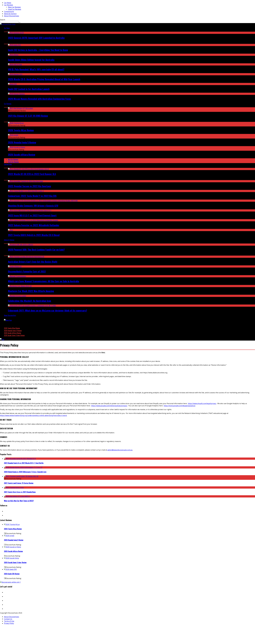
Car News (7, 3)
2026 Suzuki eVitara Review (21, 154)
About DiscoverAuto (11, 16)
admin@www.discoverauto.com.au (119, 450)
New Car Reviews (14, 7)
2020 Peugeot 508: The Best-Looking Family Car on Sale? (36, 249)
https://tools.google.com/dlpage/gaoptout (179, 406)
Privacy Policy (9, 623)
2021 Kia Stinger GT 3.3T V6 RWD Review (28, 115)
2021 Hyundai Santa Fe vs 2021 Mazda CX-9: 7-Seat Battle (23, 463)
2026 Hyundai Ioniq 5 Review (22, 142)
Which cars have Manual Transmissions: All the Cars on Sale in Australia (43, 281)
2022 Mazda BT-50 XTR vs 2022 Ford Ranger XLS (32, 174)
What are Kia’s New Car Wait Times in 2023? (19, 501)
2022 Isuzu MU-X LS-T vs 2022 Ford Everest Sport (32, 215)
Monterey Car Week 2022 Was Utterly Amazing (31, 291)
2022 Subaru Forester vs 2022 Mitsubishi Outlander (33, 225)
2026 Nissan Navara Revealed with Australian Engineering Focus (39, 98)
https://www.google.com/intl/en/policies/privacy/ (109, 406)
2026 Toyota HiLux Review (21, 130)
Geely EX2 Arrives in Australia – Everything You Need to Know (38, 50)
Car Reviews (8, 5)
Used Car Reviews (14, 9)
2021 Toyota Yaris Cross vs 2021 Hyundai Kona (20, 492)
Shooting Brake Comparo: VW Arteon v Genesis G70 (33, 205)
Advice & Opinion (10, 14)
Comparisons (9, 11)
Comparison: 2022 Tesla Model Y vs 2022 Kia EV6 (32, 196)
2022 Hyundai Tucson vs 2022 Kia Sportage (29, 186)
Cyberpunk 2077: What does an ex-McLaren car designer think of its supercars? (47, 310)
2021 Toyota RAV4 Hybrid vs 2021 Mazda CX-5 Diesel (34, 235)
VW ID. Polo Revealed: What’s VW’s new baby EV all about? (36, 69)
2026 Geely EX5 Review (12, 574)
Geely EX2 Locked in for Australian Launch (29, 89)
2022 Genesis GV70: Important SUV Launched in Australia (36, 37)
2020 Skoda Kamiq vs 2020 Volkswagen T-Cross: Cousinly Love (25, 472)
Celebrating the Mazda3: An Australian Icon (29, 301)
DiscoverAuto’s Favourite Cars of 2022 (27, 271)
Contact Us (8, 619)
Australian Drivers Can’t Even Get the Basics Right (32, 261)
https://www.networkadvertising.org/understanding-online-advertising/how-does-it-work (33, 415)
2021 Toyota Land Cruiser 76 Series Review (18, 483)
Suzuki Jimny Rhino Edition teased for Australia (31, 59)
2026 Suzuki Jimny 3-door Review (14, 335)
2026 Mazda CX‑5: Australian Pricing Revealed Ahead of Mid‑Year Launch (44, 79)
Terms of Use (9, 621)
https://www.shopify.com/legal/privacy (202, 403)
